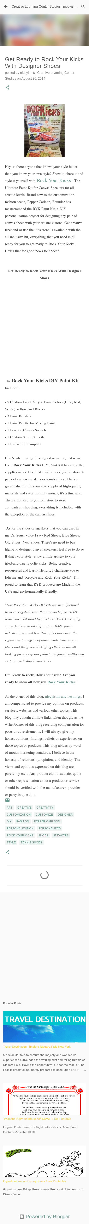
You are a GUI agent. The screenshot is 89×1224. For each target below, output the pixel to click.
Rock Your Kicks (54, 180)
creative (24, 807)
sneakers (61, 835)
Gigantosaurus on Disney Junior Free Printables (34, 1181)
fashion (22, 821)
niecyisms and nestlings (63, 696)
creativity (44, 807)
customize (44, 814)
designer (65, 814)
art (9, 807)
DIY (9, 821)
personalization (20, 828)
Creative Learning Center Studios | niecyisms (45, 6)
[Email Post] (7, 801)
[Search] (83, 7)
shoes (43, 835)
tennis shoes (31, 842)
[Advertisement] (44, 943)
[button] (7, 88)
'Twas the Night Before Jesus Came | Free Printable (37, 1118)
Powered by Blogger (47, 1216)
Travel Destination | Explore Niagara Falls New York (37, 1046)
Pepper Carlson (47, 821)
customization (19, 814)
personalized (49, 828)
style (11, 842)
